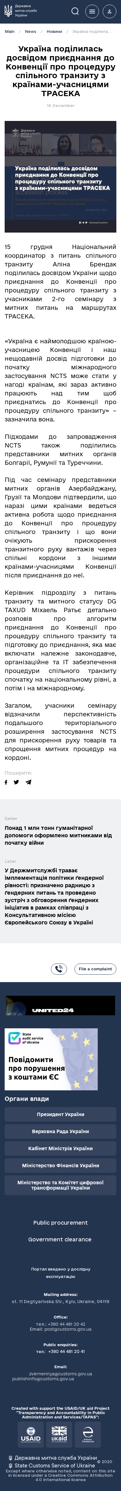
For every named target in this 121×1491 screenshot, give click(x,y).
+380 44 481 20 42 (66, 1324)
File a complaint (95, 969)
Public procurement (60, 1223)
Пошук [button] (79, 11)
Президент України (60, 1114)
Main (10, 31)
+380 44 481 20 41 (66, 1351)
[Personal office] (109, 11)
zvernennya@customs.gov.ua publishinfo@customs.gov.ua (52, 1376)
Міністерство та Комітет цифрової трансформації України (60, 1185)
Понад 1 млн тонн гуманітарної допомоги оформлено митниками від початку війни (58, 835)
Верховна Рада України (60, 1131)
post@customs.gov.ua (68, 1329)
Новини (54, 31)
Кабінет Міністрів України (60, 1148)
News (30, 31)
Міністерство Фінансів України (60, 1165)
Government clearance (60, 1239)
